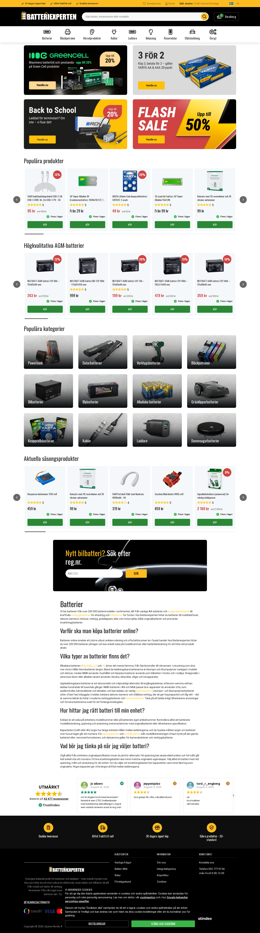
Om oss (161, 862)
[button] (231, 3)
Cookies (161, 881)
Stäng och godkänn (163, 924)
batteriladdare (144, 690)
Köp (45, 224)
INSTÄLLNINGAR (96, 924)
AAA (89, 665)
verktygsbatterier (80, 615)
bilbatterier (116, 615)
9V (103, 665)
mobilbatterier (132, 733)
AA (83, 665)
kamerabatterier (135, 698)
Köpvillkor (163, 875)
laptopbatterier (110, 733)
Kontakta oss (206, 862)
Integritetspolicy (166, 869)
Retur (118, 875)
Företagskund (123, 881)
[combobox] (145, 16)
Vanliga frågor (123, 862)
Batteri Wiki (121, 869)
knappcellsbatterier (178, 611)
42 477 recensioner (56, 799)
